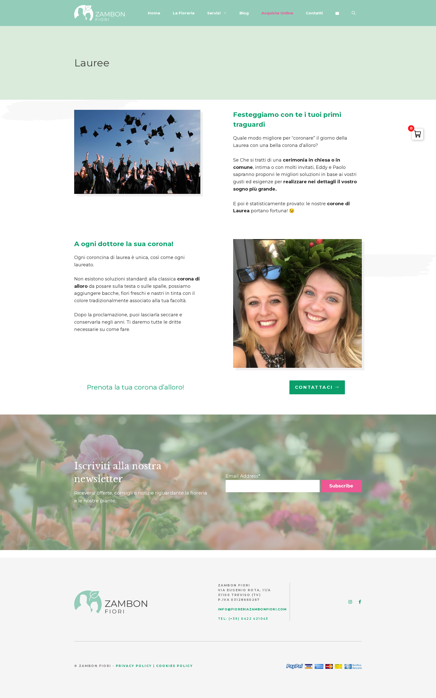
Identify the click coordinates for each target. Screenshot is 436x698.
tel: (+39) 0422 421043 (243, 619)
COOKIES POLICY (174, 666)
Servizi (214, 13)
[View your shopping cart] (337, 13)
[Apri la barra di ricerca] (353, 13)
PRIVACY (125, 666)
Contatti (314, 13)
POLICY (143, 666)
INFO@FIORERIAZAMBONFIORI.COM (252, 609)
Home (154, 13)
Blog (244, 13)
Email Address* (243, 476)
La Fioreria (184, 13)
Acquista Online (277, 13)
